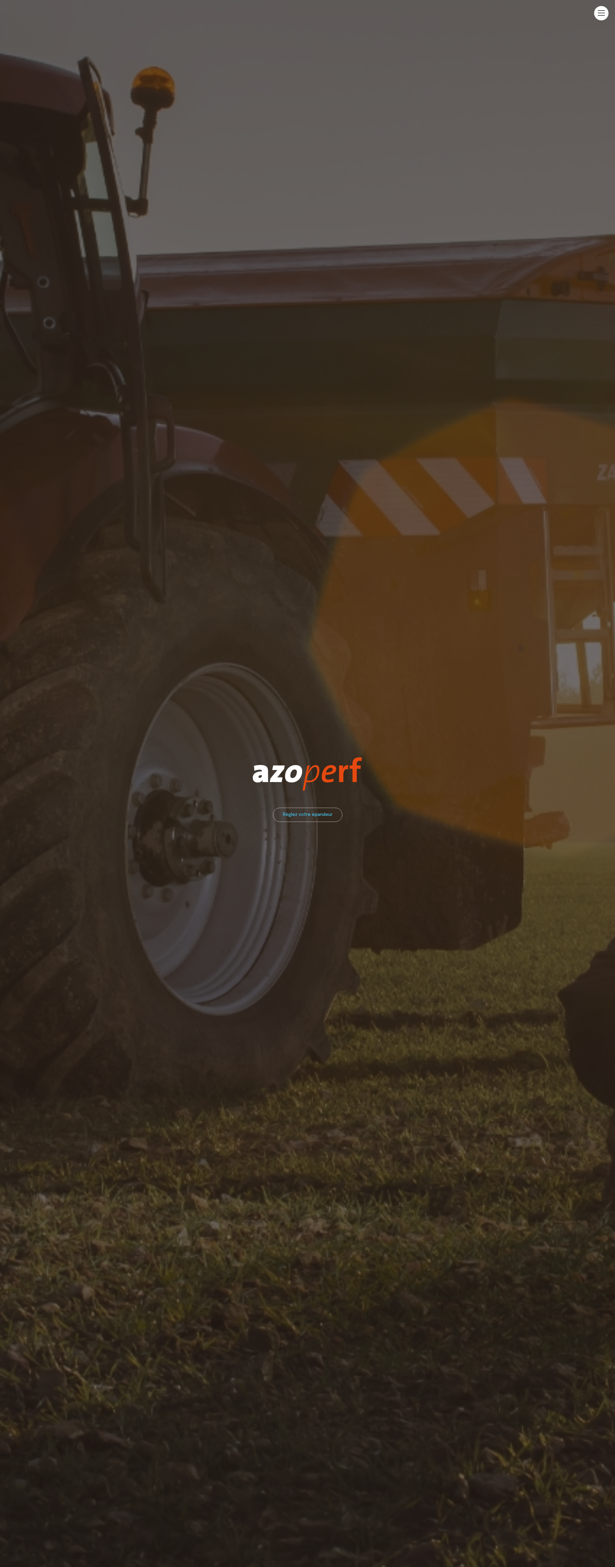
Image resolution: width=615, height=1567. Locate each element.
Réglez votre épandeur (307, 815)
